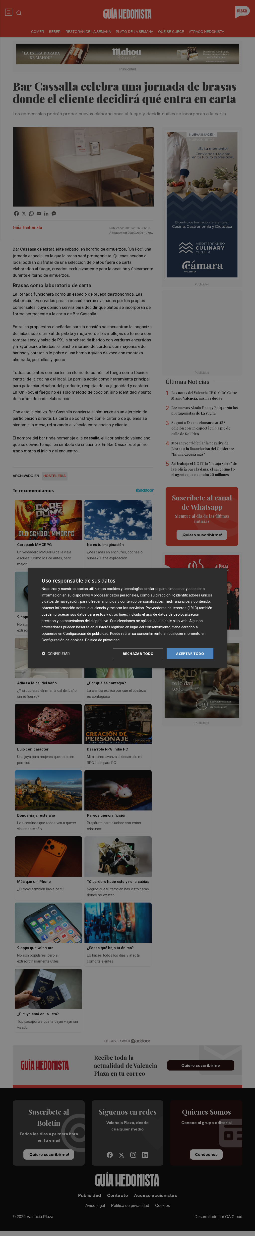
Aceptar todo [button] (190, 653)
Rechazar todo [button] (138, 653)
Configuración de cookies (62, 640)
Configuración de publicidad (85, 633)
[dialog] (127, 618)
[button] (56, 653)
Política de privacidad (102, 640)
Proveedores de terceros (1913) (172, 608)
